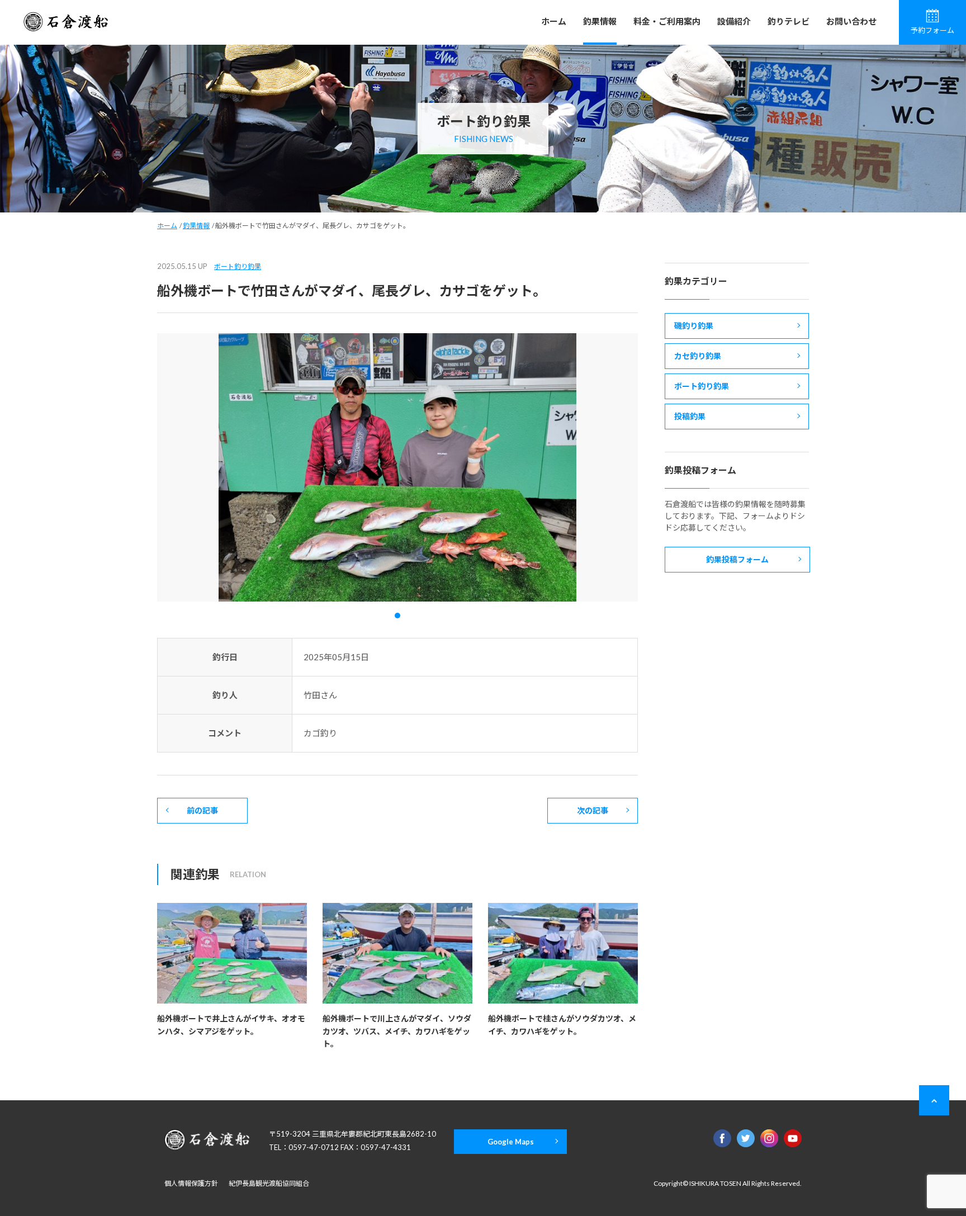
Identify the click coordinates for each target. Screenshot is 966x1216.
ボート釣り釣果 (237, 266)
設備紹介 (734, 21)
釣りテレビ (788, 21)
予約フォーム (932, 30)
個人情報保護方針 (191, 1183)
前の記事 (202, 810)
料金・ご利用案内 (666, 21)
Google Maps (510, 1141)
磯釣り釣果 (693, 325)
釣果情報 (600, 21)
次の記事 (592, 810)
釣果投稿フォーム (737, 559)
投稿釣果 (689, 416)
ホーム (553, 21)
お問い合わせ (851, 21)
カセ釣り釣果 (697, 356)
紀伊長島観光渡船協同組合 (269, 1183)
